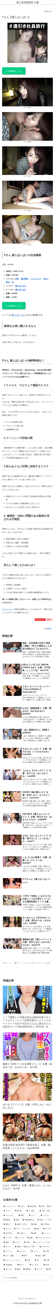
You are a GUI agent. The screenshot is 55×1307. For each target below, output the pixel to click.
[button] (50, 1277)
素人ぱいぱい (20, 285)
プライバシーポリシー (27, 1298)
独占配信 (24, 278)
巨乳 (17, 278)
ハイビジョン (35, 278)
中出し (46, 278)
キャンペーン (7, 609)
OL (13, 282)
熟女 (8, 282)
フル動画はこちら (13, 70)
